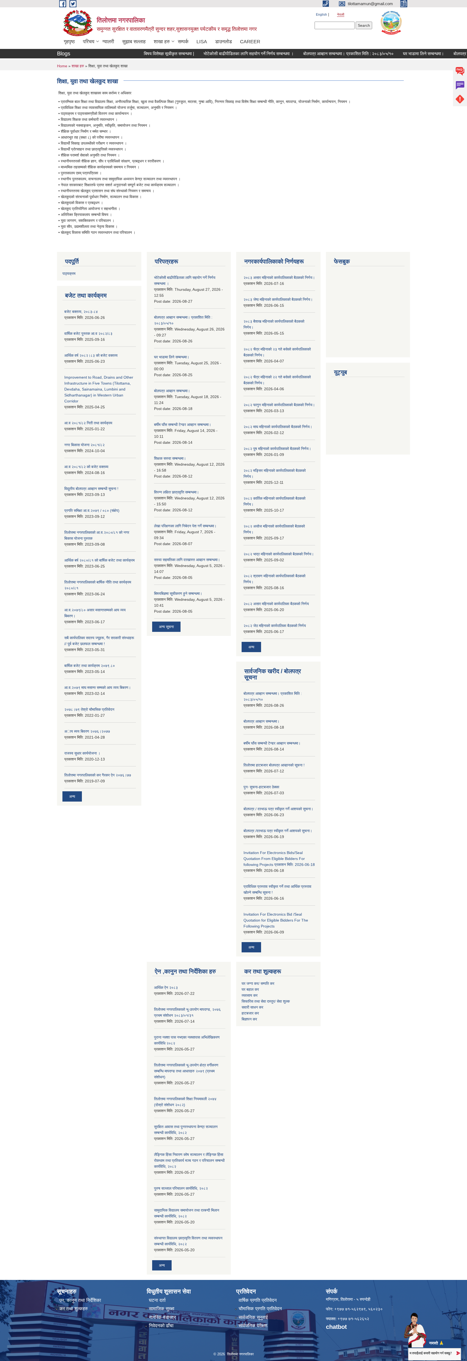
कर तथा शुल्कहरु (73, 1308)
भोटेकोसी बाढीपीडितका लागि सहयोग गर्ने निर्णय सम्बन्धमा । (231, 53)
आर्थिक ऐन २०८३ (166, 987)
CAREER (250, 41)
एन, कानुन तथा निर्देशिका (80, 1300)
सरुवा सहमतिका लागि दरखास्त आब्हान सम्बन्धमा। (187, 560)
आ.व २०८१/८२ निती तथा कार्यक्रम (88, 423)
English (321, 14)
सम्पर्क (183, 41)
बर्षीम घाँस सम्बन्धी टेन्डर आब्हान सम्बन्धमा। (182, 424)
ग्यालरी (108, 41)
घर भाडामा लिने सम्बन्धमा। (406, 53)
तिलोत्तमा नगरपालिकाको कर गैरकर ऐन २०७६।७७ (97, 775)
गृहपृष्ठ (69, 41)
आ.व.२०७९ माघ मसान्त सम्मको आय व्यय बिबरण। (97, 687)
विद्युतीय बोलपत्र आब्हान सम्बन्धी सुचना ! (91, 488)
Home (62, 66)
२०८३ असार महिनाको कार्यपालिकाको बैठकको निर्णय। (279, 277)
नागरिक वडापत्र (162, 1317)
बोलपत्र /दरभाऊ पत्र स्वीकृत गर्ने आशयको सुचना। (277, 831)
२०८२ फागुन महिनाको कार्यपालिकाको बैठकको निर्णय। (279, 405)
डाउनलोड (223, 41)
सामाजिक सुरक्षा (161, 1308)
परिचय (88, 41)
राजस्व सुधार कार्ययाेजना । (82, 753)
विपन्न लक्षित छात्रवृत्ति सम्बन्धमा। (176, 492)
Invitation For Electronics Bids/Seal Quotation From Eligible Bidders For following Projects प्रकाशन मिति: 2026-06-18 (279, 858)
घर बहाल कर (250, 989)
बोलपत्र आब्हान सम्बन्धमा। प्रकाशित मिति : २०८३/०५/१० (331, 53)
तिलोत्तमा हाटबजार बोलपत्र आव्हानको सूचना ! (274, 765)
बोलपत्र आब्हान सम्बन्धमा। (172, 391)
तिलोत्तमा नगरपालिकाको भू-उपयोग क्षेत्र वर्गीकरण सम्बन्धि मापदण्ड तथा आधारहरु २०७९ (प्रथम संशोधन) (186, 1071)
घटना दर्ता (157, 1300)
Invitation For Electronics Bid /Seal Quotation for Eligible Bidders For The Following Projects (275, 920)
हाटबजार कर (251, 1013)
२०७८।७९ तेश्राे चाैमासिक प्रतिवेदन (89, 709)
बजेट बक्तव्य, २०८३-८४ (81, 311)
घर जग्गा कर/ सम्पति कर (258, 983)
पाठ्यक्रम (68, 273)
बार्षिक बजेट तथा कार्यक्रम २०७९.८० (89, 665)
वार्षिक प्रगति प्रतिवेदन (258, 1300)
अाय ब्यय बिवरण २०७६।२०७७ (87, 731)
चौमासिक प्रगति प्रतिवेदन (260, 1308)
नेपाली (340, 14)
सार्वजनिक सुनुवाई (253, 1317)
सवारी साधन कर (252, 1007)
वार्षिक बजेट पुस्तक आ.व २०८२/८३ (88, 333)
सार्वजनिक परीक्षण (253, 1325)
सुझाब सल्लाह (134, 41)
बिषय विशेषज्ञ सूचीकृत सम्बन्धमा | (151, 53)
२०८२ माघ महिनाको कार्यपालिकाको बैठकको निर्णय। (277, 427)
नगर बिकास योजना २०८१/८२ (84, 445)
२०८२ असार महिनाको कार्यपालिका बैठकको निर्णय (276, 604)
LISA (201, 41)
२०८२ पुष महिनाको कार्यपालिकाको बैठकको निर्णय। (277, 448)
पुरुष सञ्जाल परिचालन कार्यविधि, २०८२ (181, 1188)
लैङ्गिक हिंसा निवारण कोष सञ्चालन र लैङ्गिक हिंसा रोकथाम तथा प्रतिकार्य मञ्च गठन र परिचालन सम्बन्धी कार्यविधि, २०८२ (189, 1160)
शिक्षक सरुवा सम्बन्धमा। (170, 458)
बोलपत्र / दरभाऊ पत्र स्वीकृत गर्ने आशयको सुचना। (278, 809)
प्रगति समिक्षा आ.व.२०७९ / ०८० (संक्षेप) (91, 510)
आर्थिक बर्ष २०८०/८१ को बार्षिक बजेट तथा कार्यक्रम (99, 560)
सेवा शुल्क (283, 1001)
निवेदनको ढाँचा (161, 1325)
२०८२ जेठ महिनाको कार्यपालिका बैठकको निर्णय (274, 625)
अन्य (72, 796)
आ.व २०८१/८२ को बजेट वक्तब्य (86, 467)
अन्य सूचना (166, 627)
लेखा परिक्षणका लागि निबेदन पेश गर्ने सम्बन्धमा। (185, 526)
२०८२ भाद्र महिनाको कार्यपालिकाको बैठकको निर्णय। (278, 554)
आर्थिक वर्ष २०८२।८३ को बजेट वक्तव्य (91, 355)
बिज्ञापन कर (249, 1019)
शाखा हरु (162, 41)
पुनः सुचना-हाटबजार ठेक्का (261, 787)
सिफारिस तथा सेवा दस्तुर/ (259, 1001)
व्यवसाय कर (250, 995)
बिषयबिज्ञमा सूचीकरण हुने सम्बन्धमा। (178, 593)
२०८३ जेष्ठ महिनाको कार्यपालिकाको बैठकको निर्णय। (278, 299)
